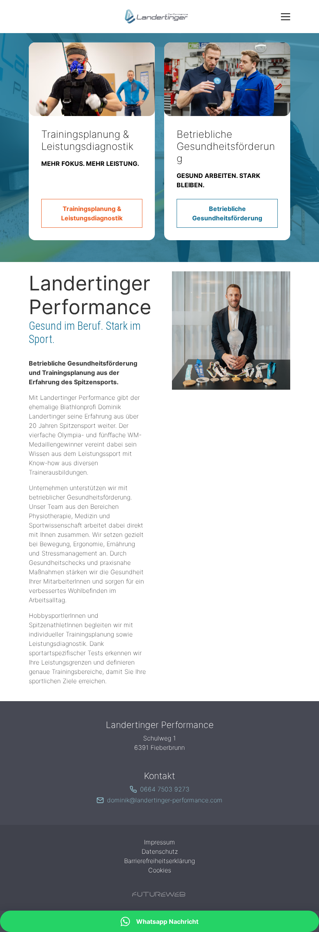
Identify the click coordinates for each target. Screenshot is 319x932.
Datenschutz (160, 851)
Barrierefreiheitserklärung (159, 861)
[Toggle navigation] (285, 17)
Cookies (159, 870)
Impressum (159, 842)
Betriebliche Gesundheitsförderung (226, 146)
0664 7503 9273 (164, 789)
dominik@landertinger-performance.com (165, 800)
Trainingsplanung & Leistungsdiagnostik (87, 140)
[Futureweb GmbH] (159, 894)
